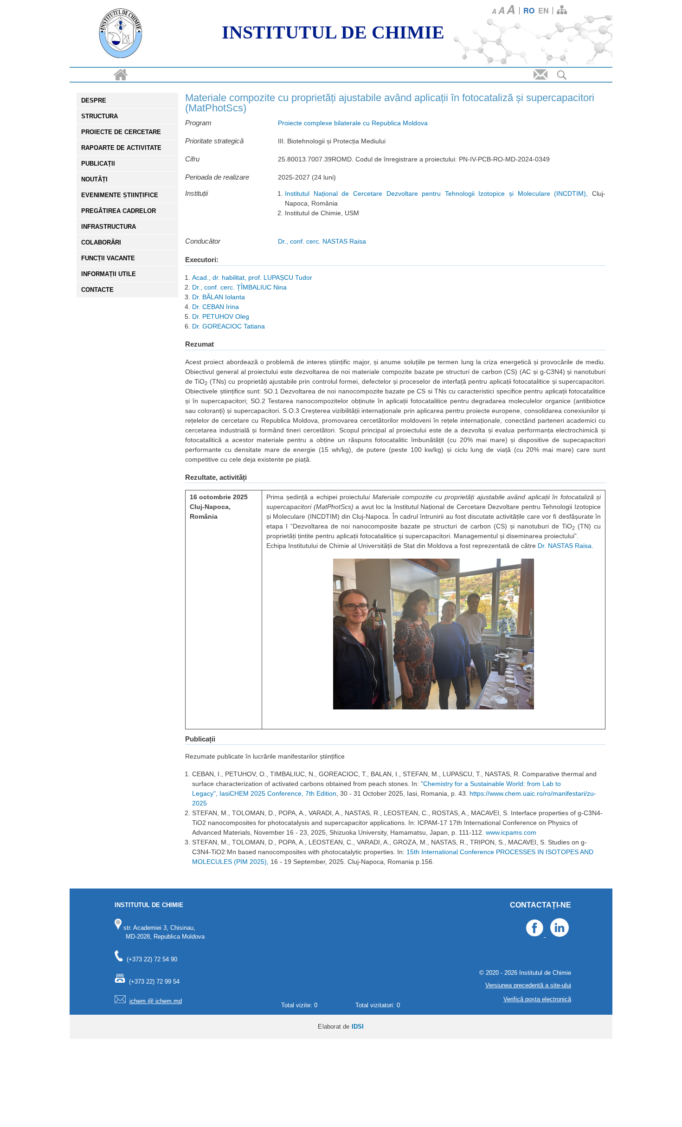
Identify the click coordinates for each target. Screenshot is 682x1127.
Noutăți (94, 179)
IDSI (358, 1026)
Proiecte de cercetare (121, 132)
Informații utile (108, 273)
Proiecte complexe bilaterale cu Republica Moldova (353, 123)
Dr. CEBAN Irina (215, 306)
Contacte (97, 289)
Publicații (98, 163)
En (543, 10)
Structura (99, 116)
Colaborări (101, 242)
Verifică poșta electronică (537, 999)
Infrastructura (108, 226)
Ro (528, 10)
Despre (93, 100)
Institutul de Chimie (333, 32)
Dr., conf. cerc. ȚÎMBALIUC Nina (239, 287)
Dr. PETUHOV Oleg (220, 316)
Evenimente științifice (119, 195)
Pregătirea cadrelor (118, 210)
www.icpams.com (511, 832)
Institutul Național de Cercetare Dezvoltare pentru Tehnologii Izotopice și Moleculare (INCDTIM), (436, 193)
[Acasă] (120, 34)
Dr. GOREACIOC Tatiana (228, 326)
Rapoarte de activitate (121, 147)
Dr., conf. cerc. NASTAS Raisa (322, 241)
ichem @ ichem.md (155, 1001)
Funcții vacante (108, 258)
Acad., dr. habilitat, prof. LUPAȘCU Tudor (252, 277)
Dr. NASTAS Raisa (565, 545)
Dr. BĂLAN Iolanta (218, 297)
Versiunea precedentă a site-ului (528, 985)
